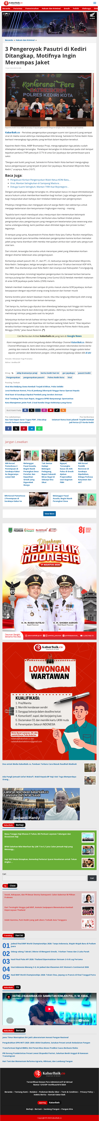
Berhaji (29, 1109)
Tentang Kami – (21, 1092)
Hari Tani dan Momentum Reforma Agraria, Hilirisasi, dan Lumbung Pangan (37, 1061)
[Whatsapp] (39, 428)
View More (49, 513)
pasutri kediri (84, 373)
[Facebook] (25, 410)
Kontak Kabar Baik (56, 1094)
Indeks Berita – (41, 1094)
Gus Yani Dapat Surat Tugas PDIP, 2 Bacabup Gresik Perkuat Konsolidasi (25, 420)
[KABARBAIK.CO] (13, 3)
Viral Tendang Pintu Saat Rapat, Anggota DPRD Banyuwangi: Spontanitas (39, 398)
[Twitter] (31, 410)
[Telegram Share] (31, 428)
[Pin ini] (24, 428)
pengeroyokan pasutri (33, 377)
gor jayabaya (69, 373)
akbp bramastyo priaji (27, 373)
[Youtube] (51, 410)
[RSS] (63, 410)
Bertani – (39, 1109)
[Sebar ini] (8, 428)
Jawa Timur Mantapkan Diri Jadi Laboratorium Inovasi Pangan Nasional (35, 1037)
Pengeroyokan (13, 377)
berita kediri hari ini (50, 373)
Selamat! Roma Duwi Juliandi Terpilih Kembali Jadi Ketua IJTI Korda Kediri (73, 420)
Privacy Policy (86, 1092)
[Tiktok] (57, 410)
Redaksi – (34, 1092)
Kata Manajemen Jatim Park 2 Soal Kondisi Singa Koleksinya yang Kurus (38, 402)
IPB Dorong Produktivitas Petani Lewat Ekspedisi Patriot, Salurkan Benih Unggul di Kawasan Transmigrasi (45, 1054)
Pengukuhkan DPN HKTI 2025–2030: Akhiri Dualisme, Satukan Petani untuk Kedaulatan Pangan (46, 1042)
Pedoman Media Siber (49, 1092)
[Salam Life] (38, 410)
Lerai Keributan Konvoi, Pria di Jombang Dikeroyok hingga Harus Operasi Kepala (42, 390)
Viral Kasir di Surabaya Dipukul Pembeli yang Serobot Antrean (33, 394)
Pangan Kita (67, 1109)
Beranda (8, 1092)
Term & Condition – (70, 1092)
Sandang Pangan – (52, 1109)
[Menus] (95, 3)
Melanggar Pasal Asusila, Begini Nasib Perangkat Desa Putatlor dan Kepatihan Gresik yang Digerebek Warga (31, 474)
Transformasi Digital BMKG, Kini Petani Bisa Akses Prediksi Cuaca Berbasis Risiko (40, 1048)
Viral (70, 377)
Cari (4, 874)
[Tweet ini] (16, 428)
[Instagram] (44, 410)
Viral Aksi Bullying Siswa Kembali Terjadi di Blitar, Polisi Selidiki (34, 386)
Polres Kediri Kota (56, 377)
